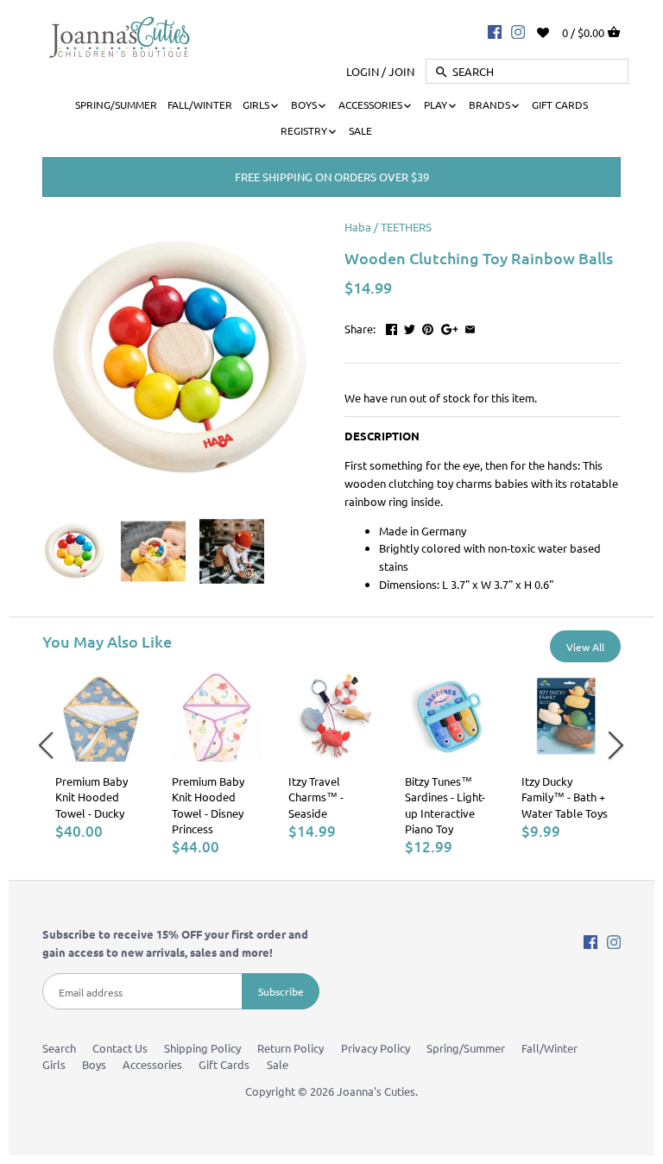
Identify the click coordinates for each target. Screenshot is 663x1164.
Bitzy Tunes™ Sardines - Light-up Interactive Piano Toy (445, 805)
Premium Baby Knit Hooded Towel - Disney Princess (208, 805)
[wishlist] (554, 30)
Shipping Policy (202, 1048)
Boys (94, 1064)
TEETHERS (406, 226)
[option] (100, 755)
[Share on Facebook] (391, 326)
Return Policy (290, 1048)
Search (59, 1048)
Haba (357, 226)
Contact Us (120, 1048)
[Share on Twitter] (409, 326)
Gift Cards (224, 1064)
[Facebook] (495, 31)
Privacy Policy (375, 1048)
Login (362, 71)
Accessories (152, 1064)
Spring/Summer (465, 1048)
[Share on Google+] (449, 326)
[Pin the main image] (427, 326)
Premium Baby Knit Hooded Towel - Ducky (91, 796)
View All (585, 647)
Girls (54, 1064)
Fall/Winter (549, 1048)
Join (401, 71)
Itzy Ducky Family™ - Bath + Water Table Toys (564, 796)
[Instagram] (518, 31)
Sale (277, 1064)
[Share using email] (470, 326)
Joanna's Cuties (376, 1091)
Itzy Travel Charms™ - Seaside (316, 796)
